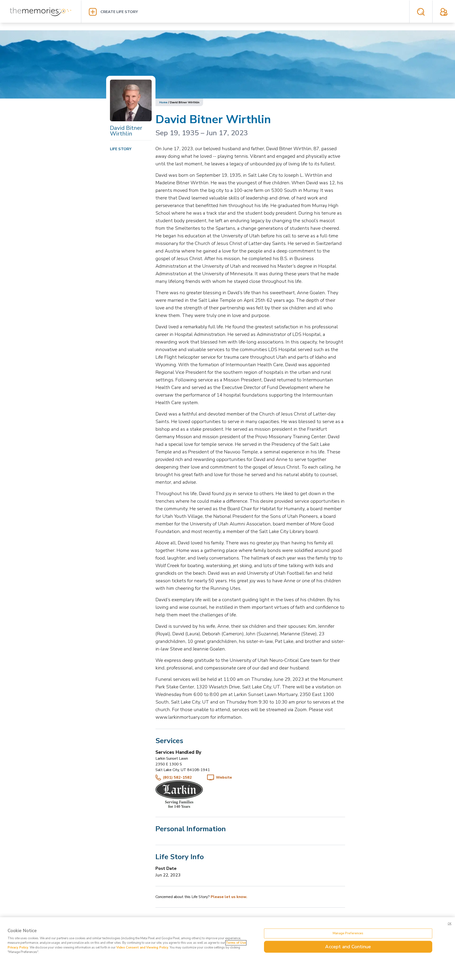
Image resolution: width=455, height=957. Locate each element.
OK (449, 923)
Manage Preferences (348, 933)
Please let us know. (229, 896)
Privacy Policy (18, 947)
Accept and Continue (348, 946)
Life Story (121, 149)
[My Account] (443, 12)
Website (224, 777)
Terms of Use (236, 943)
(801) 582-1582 (177, 777)
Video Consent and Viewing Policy (142, 947)
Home (163, 102)
